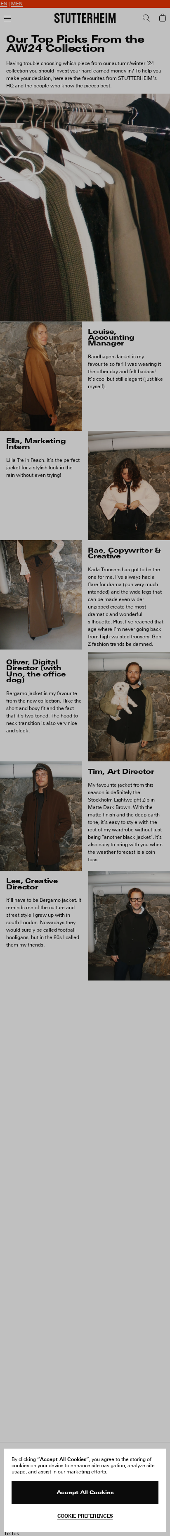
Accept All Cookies (85, 1492)
